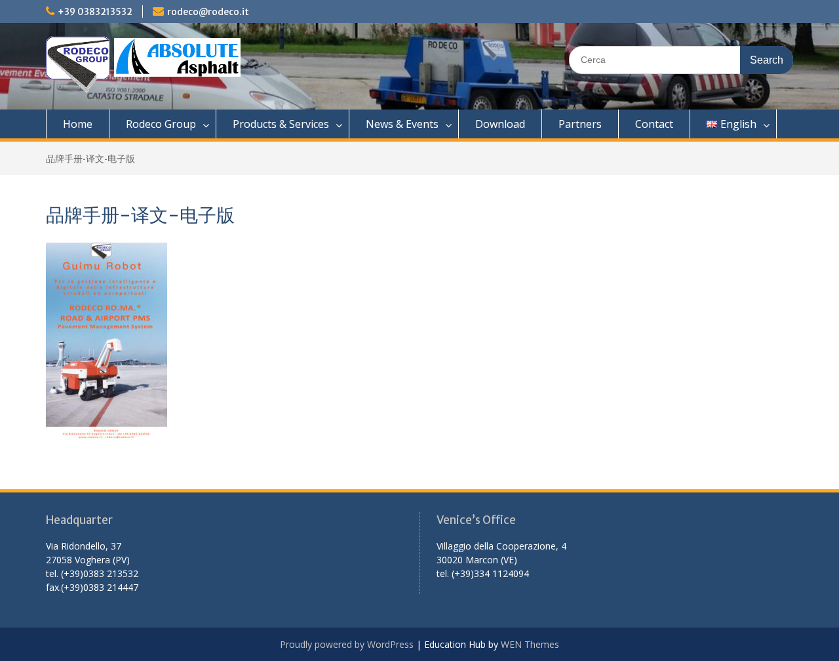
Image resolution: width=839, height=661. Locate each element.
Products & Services (281, 124)
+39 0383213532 (95, 12)
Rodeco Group (161, 124)
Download (500, 124)
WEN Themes (530, 644)
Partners (580, 124)
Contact (654, 124)
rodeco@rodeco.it (208, 12)
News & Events (402, 124)
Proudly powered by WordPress (347, 644)
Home (77, 124)
